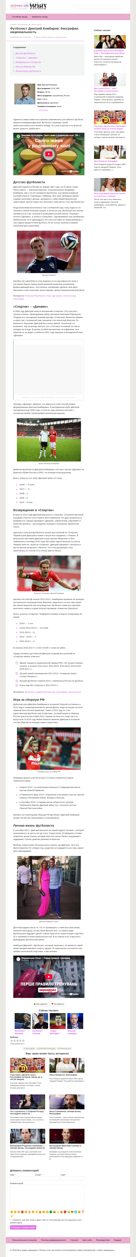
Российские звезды (19, 17)
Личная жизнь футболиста (28, 71)
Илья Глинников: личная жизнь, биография (65, 1112)
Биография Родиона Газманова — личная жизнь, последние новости (27, 1147)
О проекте (74, 1240)
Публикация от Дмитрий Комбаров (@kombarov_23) (40, 397)
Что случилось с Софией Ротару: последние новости (27, 1112)
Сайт (63, 1175)
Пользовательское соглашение (24, 1240)
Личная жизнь (65, 1049)
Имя (12, 1175)
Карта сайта (87, 1240)
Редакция (117, 1240)
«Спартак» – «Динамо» (27, 58)
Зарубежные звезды (40, 17)
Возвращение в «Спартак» (28, 62)
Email (38, 1175)
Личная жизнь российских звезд (54, 37)
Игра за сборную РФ (25, 66)
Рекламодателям (103, 1240)
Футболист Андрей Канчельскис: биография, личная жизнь (53, 692)
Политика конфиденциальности (53, 1240)
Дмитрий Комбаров (47, 1049)
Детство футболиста (25, 53)
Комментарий (16, 1183)
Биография (30, 1049)
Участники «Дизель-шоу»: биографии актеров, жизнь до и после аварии (26, 1077)
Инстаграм (43, 110)
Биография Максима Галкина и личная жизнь (65, 1147)
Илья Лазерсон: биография (63, 1075)
